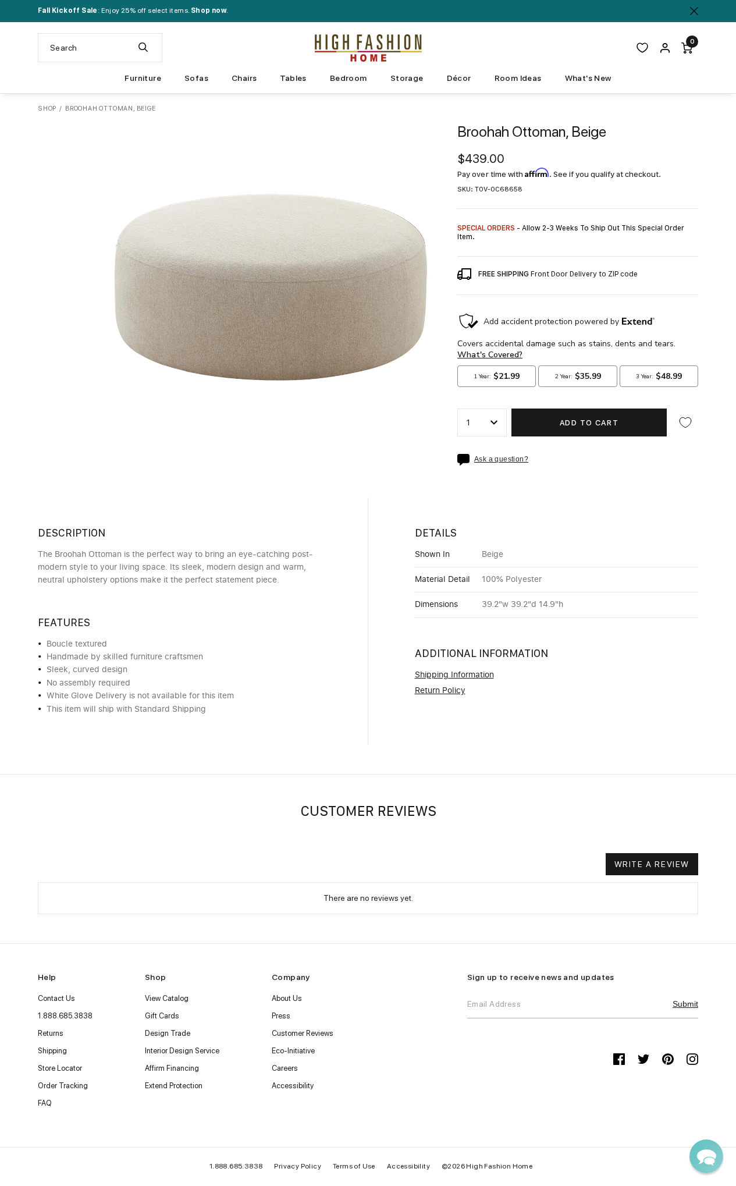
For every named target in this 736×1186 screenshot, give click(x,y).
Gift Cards (162, 1015)
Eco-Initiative (293, 1050)
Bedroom (348, 78)
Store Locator (60, 1068)
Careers (285, 1068)
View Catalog (167, 998)
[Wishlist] (642, 47)
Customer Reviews (302, 1033)
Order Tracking (63, 1085)
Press (281, 1015)
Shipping (52, 1050)
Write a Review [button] (651, 864)
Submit (685, 1004)
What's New (588, 78)
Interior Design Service (182, 1050)
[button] (706, 1156)
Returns (50, 1033)
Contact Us (56, 998)
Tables (293, 78)
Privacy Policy (297, 1166)
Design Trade (167, 1033)
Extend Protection (173, 1085)
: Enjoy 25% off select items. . (133, 10)
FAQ (45, 1103)
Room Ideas (518, 78)
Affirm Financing (172, 1068)
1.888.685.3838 (65, 1015)
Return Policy (440, 690)
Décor (459, 78)
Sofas (196, 78)
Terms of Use (354, 1166)
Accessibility (293, 1085)
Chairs (244, 78)
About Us (287, 998)
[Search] (143, 48)
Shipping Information (454, 675)
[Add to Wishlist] (685, 422)
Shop (47, 108)
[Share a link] (465, 460)
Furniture (143, 78)
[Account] (665, 47)
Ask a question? (501, 459)
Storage (407, 78)
